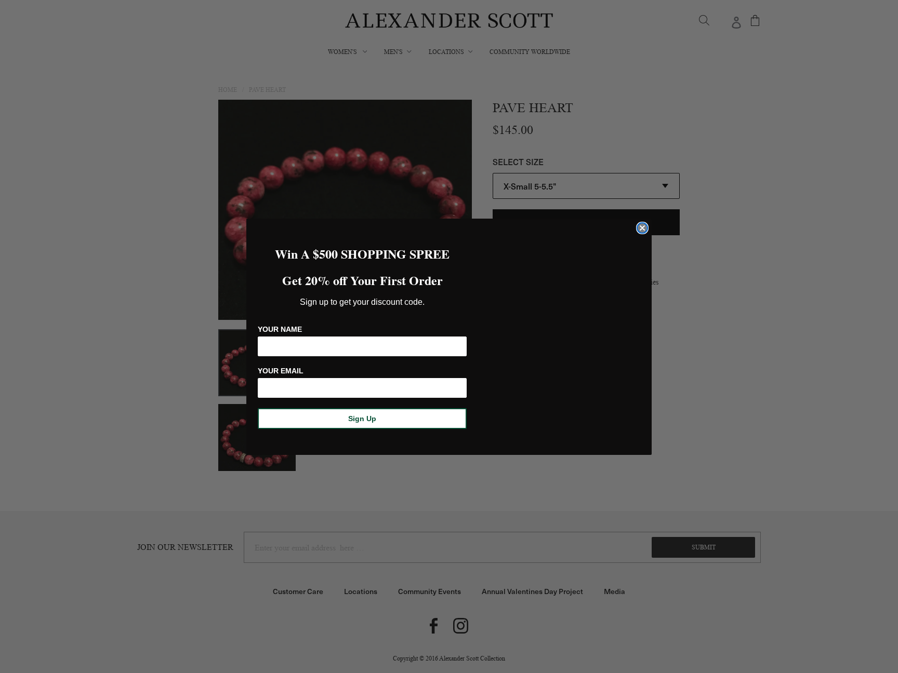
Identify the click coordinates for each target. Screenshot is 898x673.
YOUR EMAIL (280, 371)
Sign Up (362, 418)
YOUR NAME (280, 329)
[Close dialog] (642, 228)
